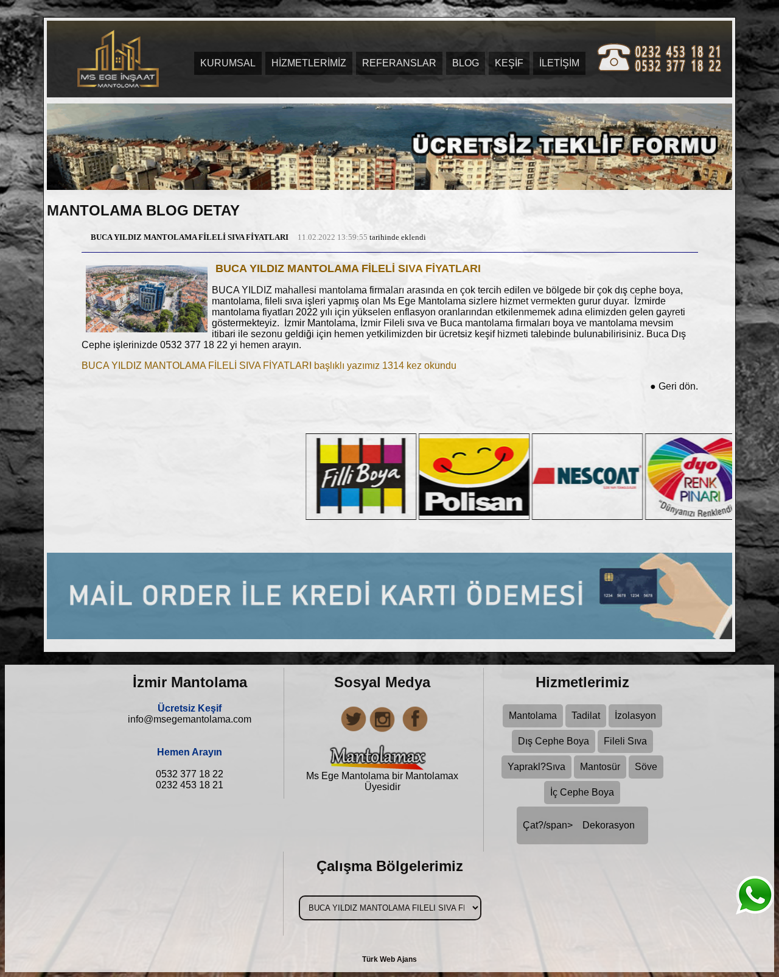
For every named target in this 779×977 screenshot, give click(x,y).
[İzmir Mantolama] (117, 55)
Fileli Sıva (625, 741)
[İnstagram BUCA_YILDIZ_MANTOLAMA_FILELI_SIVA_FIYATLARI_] (382, 730)
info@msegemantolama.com (189, 719)
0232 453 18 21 (189, 785)
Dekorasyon (608, 825)
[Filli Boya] (273, 516)
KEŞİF (509, 63)
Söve (646, 767)
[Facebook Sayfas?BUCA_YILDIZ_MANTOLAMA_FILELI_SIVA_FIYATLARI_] (412, 730)
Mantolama (533, 715)
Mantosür (600, 767)
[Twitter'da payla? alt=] (352, 730)
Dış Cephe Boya (553, 741)
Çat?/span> (579, 825)
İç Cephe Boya (582, 792)
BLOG (465, 63)
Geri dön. (674, 386)
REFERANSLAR (399, 63)
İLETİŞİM (559, 63)
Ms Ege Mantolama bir (355, 776)
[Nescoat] (500, 516)
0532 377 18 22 (189, 774)
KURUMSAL (228, 63)
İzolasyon (635, 715)
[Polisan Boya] (387, 516)
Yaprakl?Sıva (536, 767)
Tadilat (585, 715)
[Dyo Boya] (613, 516)
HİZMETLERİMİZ (308, 63)
